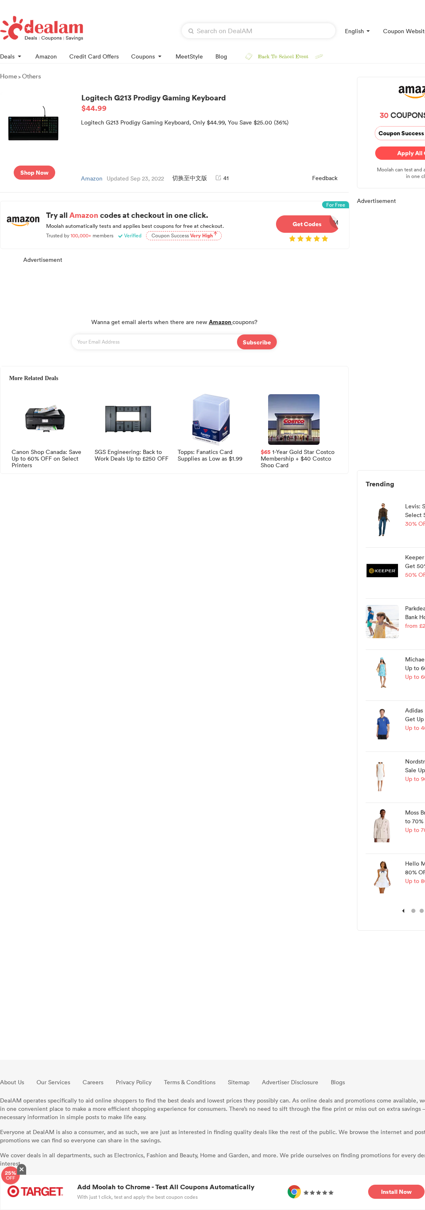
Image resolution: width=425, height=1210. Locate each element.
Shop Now (34, 172)
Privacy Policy (133, 1082)
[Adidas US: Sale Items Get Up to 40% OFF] (382, 723)
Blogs (338, 1082)
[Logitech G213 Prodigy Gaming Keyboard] (34, 125)
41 (226, 178)
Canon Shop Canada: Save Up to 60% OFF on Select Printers (46, 458)
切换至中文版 (189, 178)
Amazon (46, 56)
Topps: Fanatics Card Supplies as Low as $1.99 (210, 455)
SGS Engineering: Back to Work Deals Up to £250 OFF (132, 455)
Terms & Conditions (189, 1082)
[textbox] (258, 30)
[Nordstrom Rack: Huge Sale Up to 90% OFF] (382, 774)
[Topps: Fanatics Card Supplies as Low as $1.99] (211, 419)
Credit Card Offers (94, 56)
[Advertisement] (174, 286)
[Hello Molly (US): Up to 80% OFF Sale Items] (382, 876)
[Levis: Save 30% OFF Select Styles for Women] (382, 518)
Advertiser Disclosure (290, 1082)
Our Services (53, 1082)
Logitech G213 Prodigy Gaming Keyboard (153, 102)
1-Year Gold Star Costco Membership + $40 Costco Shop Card (298, 458)
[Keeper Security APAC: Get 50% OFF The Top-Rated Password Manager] (382, 569)
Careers (93, 1082)
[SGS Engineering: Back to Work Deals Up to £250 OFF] (128, 419)
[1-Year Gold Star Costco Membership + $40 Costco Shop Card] (294, 419)
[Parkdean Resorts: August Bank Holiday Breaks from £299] (382, 621)
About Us (12, 1082)
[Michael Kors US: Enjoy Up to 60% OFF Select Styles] (382, 672)
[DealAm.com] (41, 28)
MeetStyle (189, 56)
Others (31, 76)
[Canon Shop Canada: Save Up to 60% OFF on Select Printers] (45, 419)
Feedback (324, 178)
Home (8, 76)
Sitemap (238, 1082)
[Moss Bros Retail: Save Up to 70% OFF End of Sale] (382, 825)
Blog (221, 56)
